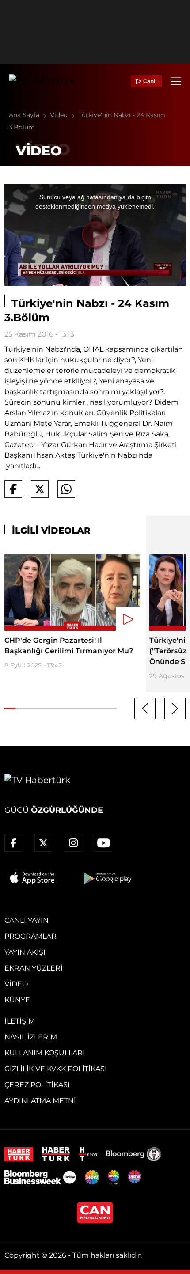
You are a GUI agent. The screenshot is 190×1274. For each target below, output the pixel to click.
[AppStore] (32, 878)
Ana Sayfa (25, 115)
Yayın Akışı (25, 952)
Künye (17, 1000)
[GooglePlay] (107, 878)
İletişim (19, 1021)
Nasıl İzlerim (30, 1037)
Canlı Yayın (26, 920)
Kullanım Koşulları (44, 1053)
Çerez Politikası (37, 1085)
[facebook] (13, 843)
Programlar (30, 936)
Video (59, 115)
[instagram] (73, 843)
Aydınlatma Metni (40, 1100)
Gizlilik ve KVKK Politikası (55, 1069)
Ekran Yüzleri (33, 968)
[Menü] (176, 81)
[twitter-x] (43, 843)
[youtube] (103, 843)
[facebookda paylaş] (13, 489)
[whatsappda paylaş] (66, 489)
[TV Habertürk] (42, 81)
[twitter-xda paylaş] (40, 489)
